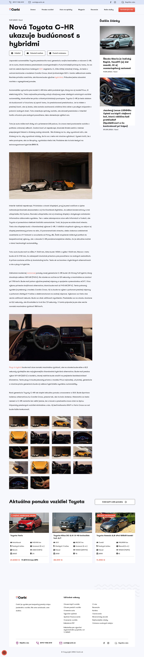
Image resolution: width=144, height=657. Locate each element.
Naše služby (109, 10)
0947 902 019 (18, 2)
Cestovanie (97, 614)
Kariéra (95, 611)
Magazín (81, 10)
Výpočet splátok (70, 614)
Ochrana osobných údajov (102, 623)
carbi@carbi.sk (38, 2)
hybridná (59, 77)
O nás (94, 604)
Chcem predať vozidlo (72, 607)
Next (133, 522)
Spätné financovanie (72, 617)
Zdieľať (17, 53)
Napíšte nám (130, 2)
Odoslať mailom (36, 53)
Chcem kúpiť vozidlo (72, 604)
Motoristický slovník (100, 617)
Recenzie (94, 10)
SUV (41, 69)
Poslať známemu (59, 53)
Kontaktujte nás (126, 10)
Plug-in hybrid (15, 367)
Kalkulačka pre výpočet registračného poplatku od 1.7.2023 (74, 629)
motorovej (31, 273)
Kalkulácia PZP (69, 623)
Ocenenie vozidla (70, 620)
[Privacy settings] (4, 652)
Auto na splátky (66, 10)
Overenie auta (69, 611)
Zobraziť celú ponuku (112, 502)
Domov (33, 10)
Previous (11, 522)
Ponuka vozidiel (48, 10)
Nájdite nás (24, 643)
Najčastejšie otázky (100, 620)
